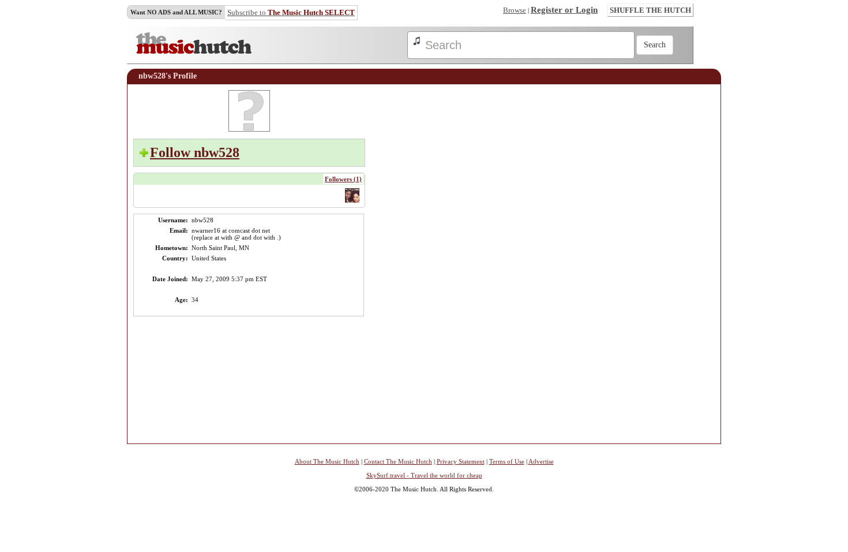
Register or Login (564, 9)
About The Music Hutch (327, 461)
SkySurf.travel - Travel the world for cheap (424, 475)
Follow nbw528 (194, 152)
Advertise (541, 461)
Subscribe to (291, 12)
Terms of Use (506, 461)
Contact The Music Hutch (398, 461)
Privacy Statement (461, 461)
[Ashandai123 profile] (352, 201)
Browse (514, 10)
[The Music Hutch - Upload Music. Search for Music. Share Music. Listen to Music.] (194, 51)
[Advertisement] (680, 263)
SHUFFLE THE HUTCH (650, 10)
